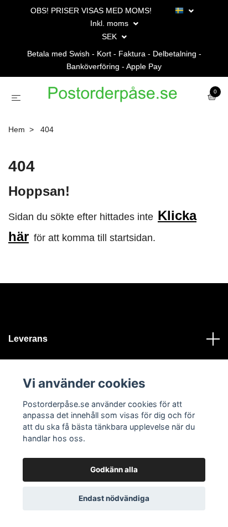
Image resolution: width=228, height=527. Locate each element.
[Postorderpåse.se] (127, 103)
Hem (16, 154)
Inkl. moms (110, 23)
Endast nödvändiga (114, 498)
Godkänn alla (114, 469)
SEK (110, 36)
